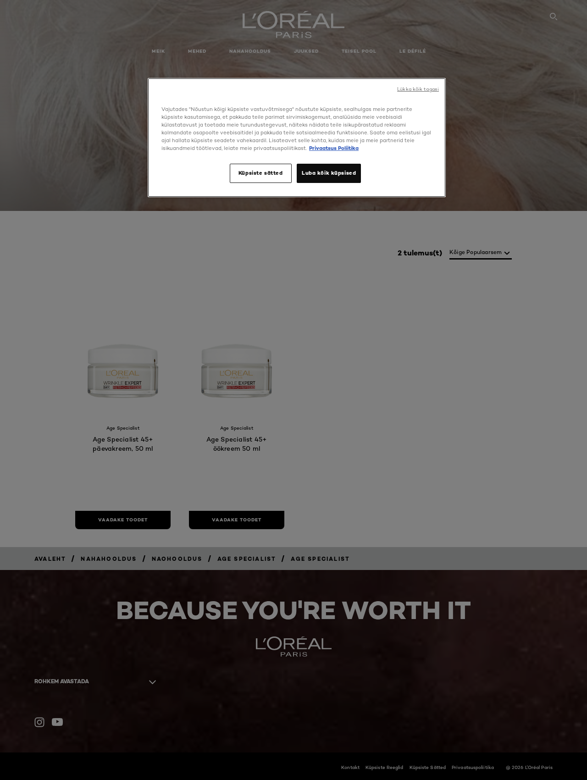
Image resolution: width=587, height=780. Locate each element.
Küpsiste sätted (260, 173)
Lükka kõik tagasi (418, 89)
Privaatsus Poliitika (334, 148)
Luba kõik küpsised (329, 173)
